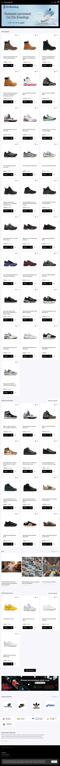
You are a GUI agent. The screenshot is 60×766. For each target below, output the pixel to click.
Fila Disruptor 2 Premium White (28, 619)
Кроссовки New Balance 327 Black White (49, 348)
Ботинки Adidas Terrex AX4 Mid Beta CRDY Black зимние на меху (30, 203)
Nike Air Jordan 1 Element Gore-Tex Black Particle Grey (10, 427)
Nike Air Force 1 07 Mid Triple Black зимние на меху (29, 463)
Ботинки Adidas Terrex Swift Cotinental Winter (48, 202)
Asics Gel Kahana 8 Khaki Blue (49, 165)
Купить (6, 65)
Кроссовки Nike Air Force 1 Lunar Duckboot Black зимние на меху (10, 500)
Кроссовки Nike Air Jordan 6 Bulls (29, 93)
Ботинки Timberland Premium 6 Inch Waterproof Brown (10, 57)
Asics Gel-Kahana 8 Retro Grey (30, 165)
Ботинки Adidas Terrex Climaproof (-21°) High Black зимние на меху (10, 203)
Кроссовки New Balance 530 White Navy (29, 348)
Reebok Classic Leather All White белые (9, 656)
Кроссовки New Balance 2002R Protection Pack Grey (9, 384)
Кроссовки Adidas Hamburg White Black (29, 536)
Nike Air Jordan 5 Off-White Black (48, 93)
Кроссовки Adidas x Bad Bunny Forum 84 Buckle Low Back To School (9, 313)
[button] (3, 15)
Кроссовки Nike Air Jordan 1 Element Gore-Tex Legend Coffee (10, 464)
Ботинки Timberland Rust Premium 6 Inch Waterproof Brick (29, 58)
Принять (54, 761)
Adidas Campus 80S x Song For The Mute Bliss (49, 499)
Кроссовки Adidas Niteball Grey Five (48, 275)
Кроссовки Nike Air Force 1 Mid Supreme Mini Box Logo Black (29, 500)
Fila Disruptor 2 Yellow (8, 618)
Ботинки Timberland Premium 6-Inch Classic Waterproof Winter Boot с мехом (10, 94)
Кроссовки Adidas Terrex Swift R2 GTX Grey (10, 239)
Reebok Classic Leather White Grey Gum (49, 619)
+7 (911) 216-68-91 (5, 754)
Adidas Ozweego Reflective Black (48, 239)
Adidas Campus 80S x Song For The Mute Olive (49, 536)
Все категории (20, 762)
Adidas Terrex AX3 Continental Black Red (30, 239)
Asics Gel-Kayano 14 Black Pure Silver (9, 166)
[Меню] (2, 2)
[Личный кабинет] (55, 2)
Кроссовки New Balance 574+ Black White (49, 312)
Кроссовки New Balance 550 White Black (10, 348)
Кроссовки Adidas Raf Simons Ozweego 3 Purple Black (10, 275)
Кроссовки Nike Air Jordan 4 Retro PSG (10, 130)
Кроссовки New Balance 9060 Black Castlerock (30, 312)
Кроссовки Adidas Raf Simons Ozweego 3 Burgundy (30, 275)
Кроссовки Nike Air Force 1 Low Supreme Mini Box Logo (48, 463)
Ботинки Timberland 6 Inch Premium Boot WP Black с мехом (48, 58)
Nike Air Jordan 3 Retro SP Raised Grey (29, 130)
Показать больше (30, 670)
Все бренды (54, 696)
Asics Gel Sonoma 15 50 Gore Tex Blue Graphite (49, 130)
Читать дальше (4, 740)
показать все (54, 551)
